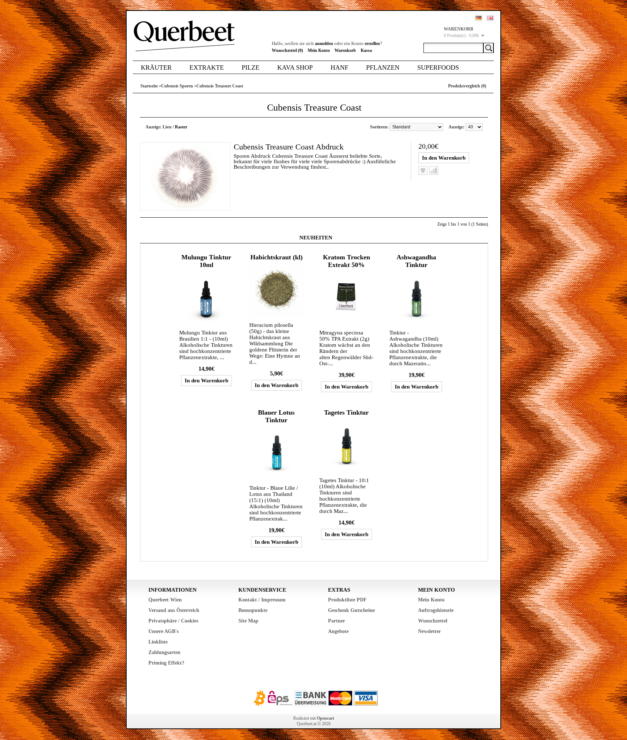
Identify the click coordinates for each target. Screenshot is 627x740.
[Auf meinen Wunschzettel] (422, 170)
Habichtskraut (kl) (276, 257)
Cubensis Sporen (177, 86)
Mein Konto (319, 50)
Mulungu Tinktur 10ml (206, 261)
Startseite (149, 86)
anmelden (324, 43)
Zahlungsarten (164, 652)
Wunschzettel (432, 621)
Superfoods (438, 67)
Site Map (248, 621)
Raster (181, 127)
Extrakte (206, 67)
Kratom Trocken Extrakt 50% (346, 261)
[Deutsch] (478, 18)
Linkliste (158, 642)
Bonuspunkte (252, 610)
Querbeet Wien (165, 600)
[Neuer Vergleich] (433, 170)
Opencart (325, 718)
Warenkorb (345, 50)
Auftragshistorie (436, 610)
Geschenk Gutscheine (351, 610)
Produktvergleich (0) (467, 86)
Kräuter (156, 67)
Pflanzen (382, 67)
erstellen (372, 43)
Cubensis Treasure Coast (219, 86)
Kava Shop (295, 67)
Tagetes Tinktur (346, 412)
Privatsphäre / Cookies (173, 621)
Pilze (250, 67)
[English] (490, 18)
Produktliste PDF (347, 600)
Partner (336, 621)
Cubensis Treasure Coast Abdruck (289, 146)
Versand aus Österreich (173, 610)
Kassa (366, 50)
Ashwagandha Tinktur (416, 261)
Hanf (339, 67)
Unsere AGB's (163, 631)
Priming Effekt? (166, 663)
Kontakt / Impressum (262, 600)
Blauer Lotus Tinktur (276, 416)
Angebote (338, 631)
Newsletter (429, 631)
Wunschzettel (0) (287, 50)
